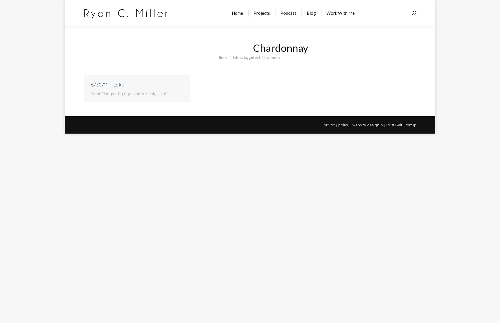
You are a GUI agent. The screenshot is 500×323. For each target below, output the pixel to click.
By (131, 93)
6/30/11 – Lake (107, 85)
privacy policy (336, 125)
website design (365, 125)
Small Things (102, 93)
